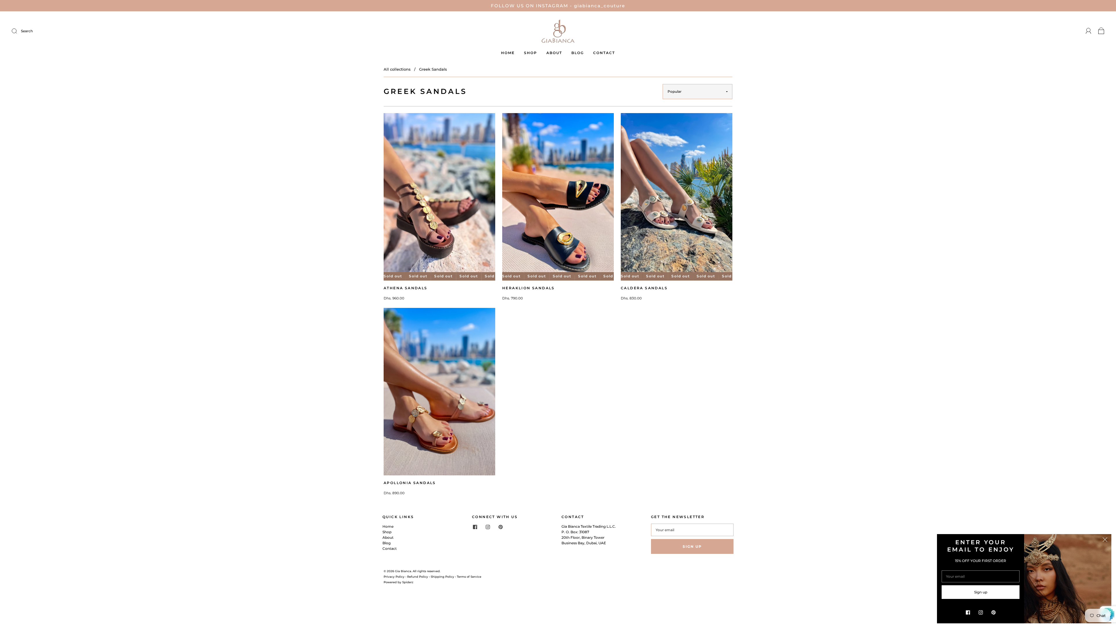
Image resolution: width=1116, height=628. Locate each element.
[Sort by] (697, 91)
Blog (577, 53)
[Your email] (692, 530)
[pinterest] (500, 527)
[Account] (1088, 31)
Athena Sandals (406, 288)
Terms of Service (469, 577)
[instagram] (487, 527)
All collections (397, 69)
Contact (604, 53)
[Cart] (1101, 31)
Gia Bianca (403, 571)
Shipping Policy (442, 577)
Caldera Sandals (644, 288)
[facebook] (474, 527)
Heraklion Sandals (528, 288)
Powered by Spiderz (398, 582)
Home (508, 53)
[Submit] (53, 31)
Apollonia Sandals (410, 483)
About (554, 53)
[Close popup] (1105, 540)
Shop (530, 53)
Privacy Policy (394, 577)
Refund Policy (417, 577)
